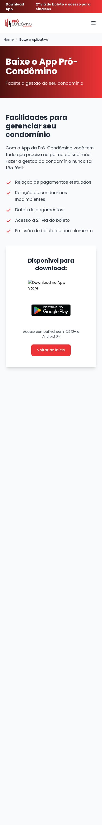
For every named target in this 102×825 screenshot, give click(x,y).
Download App (15, 6)
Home (9, 39)
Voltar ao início (51, 350)
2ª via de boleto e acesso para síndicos (63, 6)
